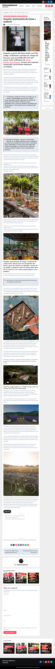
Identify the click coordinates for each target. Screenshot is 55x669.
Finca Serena (15, 62)
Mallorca (21, 6)
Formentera (40, 6)
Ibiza (33, 6)
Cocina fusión (45, 645)
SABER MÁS (7, 511)
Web (4, 621)
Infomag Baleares (9, 5)
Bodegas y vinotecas (7, 574)
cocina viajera (32, 573)
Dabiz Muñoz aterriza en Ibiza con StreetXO (46, 84)
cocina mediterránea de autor (10, 16)
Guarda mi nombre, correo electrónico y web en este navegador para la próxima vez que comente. (20, 628)
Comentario (6, 594)
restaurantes (24, 16)
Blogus (30, 667)
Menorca (28, 6)
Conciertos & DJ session (8, 647)
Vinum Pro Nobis (33, 651)
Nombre (5, 610)
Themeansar (36, 667)
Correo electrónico (8, 615)
